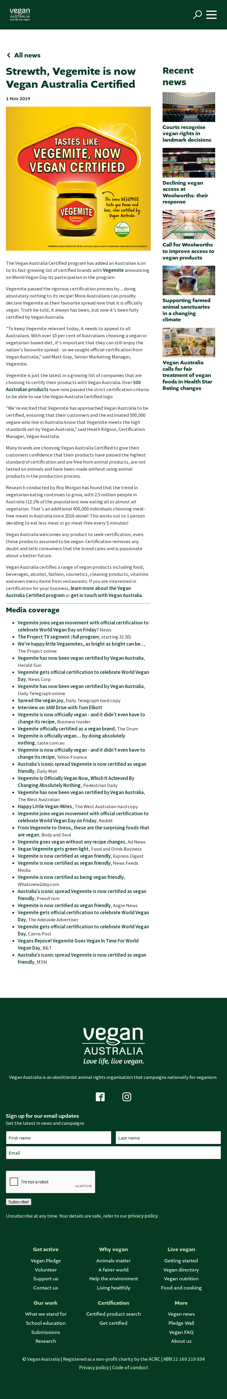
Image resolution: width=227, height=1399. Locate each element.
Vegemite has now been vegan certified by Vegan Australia (81, 658)
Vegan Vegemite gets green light (53, 849)
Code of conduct (130, 1367)
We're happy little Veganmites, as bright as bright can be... (81, 644)
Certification (113, 1303)
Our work (46, 1303)
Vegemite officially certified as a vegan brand (66, 728)
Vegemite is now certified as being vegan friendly (71, 877)
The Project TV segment (44, 637)
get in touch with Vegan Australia (106, 595)
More (181, 1303)
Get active (46, 1249)
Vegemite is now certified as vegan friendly (64, 856)
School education (46, 1323)
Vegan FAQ (181, 1332)
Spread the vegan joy (40, 700)
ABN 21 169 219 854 (184, 1359)
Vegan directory (181, 1270)
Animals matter (113, 1261)
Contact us (45, 1288)
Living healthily (113, 1288)
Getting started (181, 1261)
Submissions (45, 1332)
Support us (45, 1279)
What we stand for (46, 1314)
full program (85, 637)
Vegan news (181, 1314)
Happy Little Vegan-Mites (45, 806)
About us (181, 1341)
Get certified (113, 1323)
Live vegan (181, 1249)
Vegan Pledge (46, 1261)
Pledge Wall (181, 1323)
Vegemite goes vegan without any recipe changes (71, 842)
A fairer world (113, 1270)
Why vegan (113, 1249)
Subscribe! (18, 1201)
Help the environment (113, 1279)
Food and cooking (181, 1288)
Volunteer (46, 1270)
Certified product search (113, 1314)
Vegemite (113, 270)
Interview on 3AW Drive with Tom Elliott (60, 707)
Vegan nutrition (181, 1279)
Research (45, 1341)
